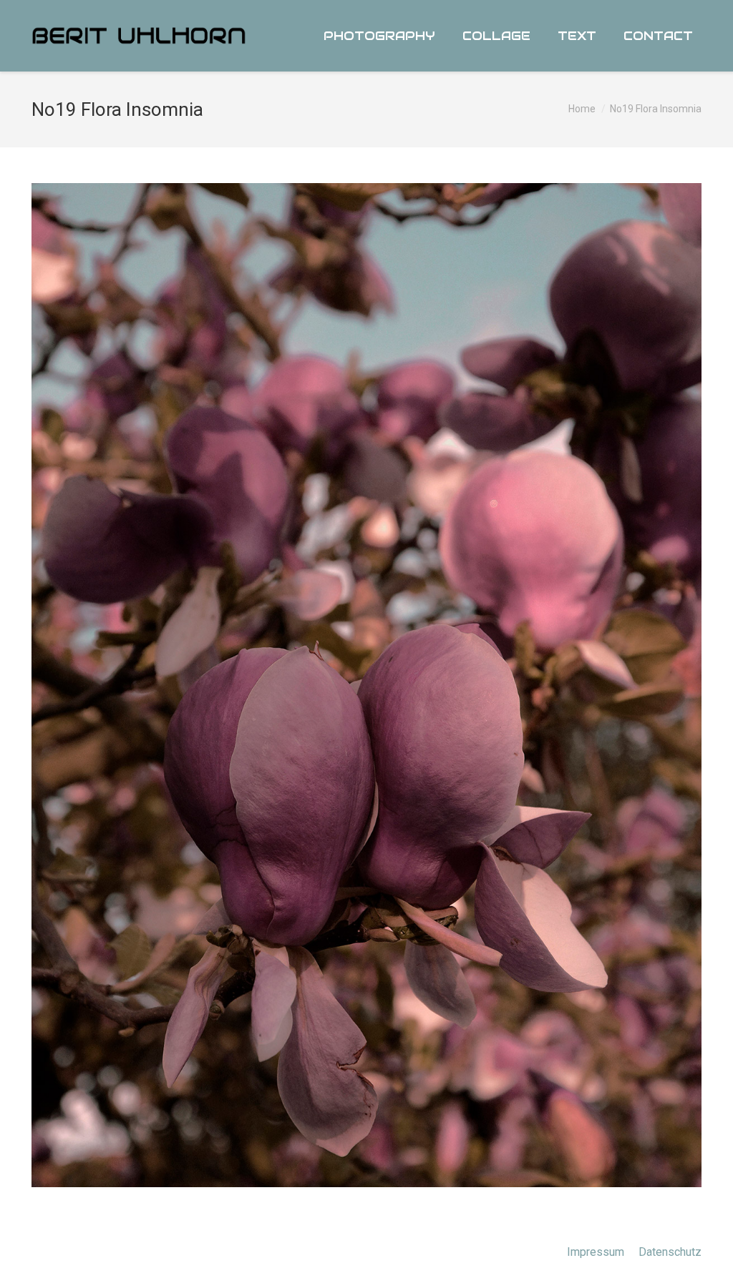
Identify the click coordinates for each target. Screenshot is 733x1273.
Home (582, 108)
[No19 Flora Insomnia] (366, 685)
